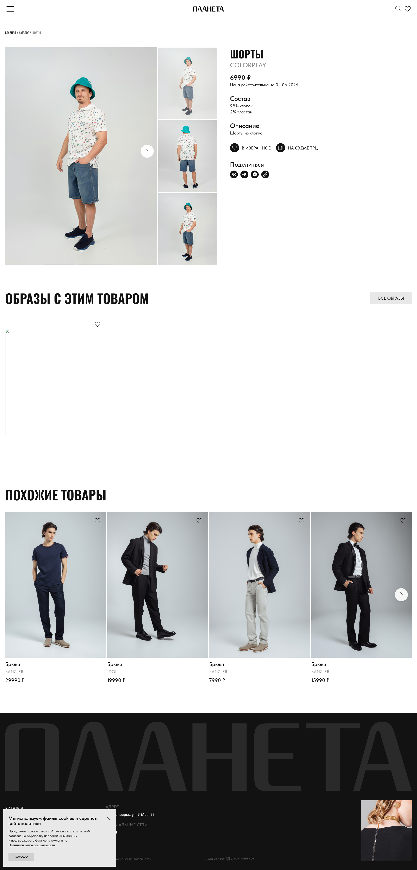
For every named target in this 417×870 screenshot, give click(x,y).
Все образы (391, 298)
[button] (147, 151)
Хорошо (21, 856)
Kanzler (14, 671)
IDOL (112, 671)
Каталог (24, 32)
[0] (408, 9)
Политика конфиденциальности (128, 859)
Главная (10, 32)
